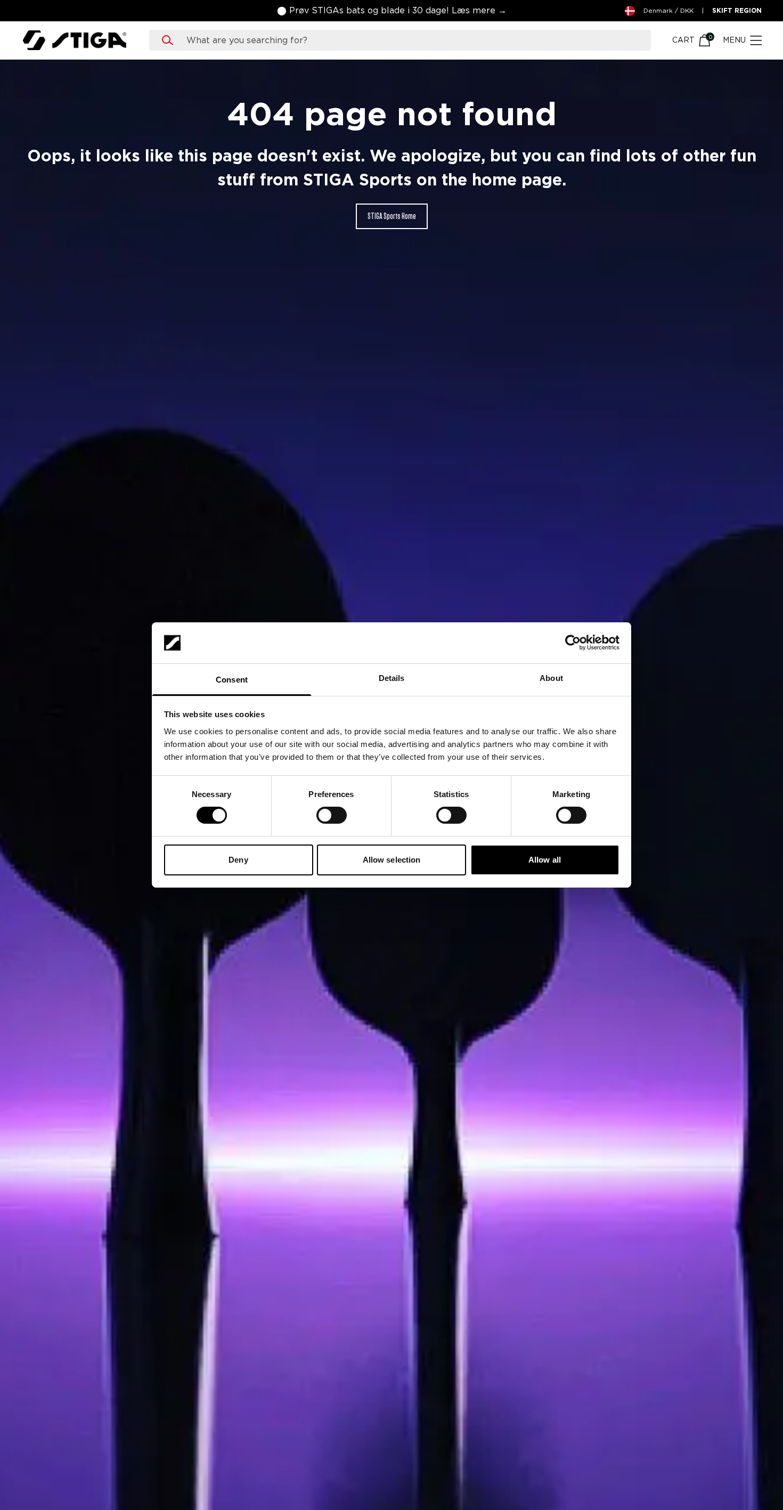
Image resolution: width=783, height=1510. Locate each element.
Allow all (544, 859)
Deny (238, 859)
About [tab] (551, 678)
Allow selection (392, 859)
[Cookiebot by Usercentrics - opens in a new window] (572, 643)
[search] (410, 40)
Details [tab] (392, 678)
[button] (392, 11)
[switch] (331, 815)
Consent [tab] (232, 679)
